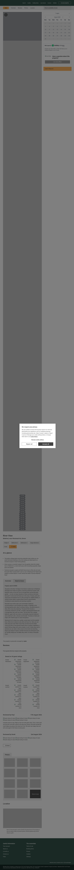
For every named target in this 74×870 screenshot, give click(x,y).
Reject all (29, 444)
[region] (37, 436)
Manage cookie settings (37, 439)
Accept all (45, 444)
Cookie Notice (34, 436)
